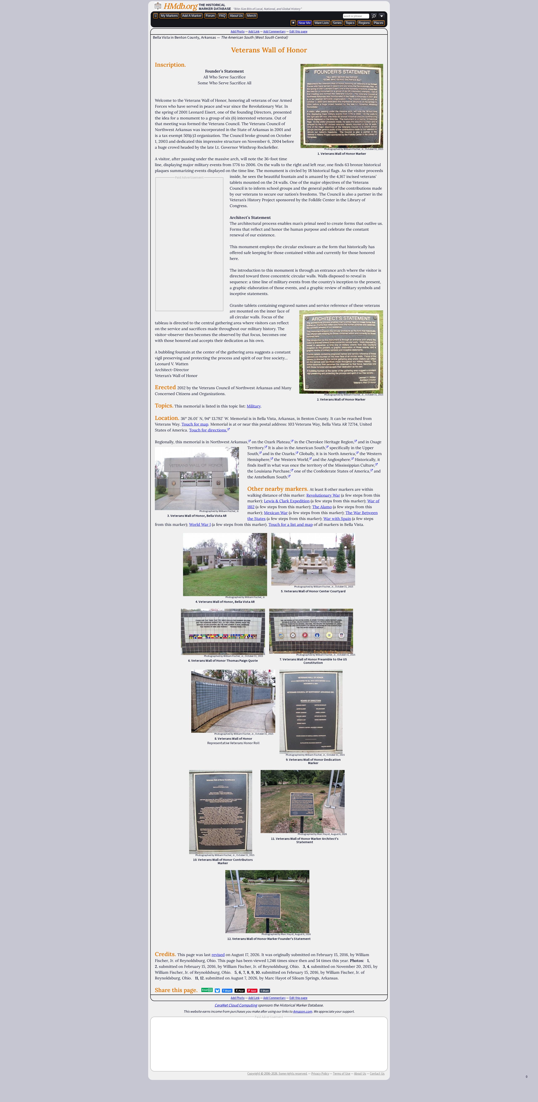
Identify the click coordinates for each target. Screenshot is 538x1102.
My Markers (169, 15)
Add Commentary (274, 31)
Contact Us (377, 1074)
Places (378, 23)
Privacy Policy (320, 1074)
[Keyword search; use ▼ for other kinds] (374, 16)
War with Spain (337, 518)
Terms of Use (341, 1074)
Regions (364, 23)
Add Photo (238, 31)
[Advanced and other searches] (381, 16)
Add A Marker (191, 15)
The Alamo (322, 506)
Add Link (254, 31)
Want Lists (322, 23)
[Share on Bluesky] (217, 990)
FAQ (222, 15)
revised (218, 954)
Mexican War (276, 512)
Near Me (305, 23)
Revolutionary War (323, 495)
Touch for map (195, 424)
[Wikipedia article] (249, 441)
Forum (210, 15)
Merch (251, 15)
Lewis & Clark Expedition (287, 500)
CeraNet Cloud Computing (236, 1005)
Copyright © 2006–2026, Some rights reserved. (277, 1074)
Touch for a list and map (291, 524)
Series (337, 23)
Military (254, 406)
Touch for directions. (208, 430)
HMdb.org (180, 6)
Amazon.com (302, 1011)
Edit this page (298, 31)
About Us (236, 15)
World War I (200, 524)
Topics (350, 23)
